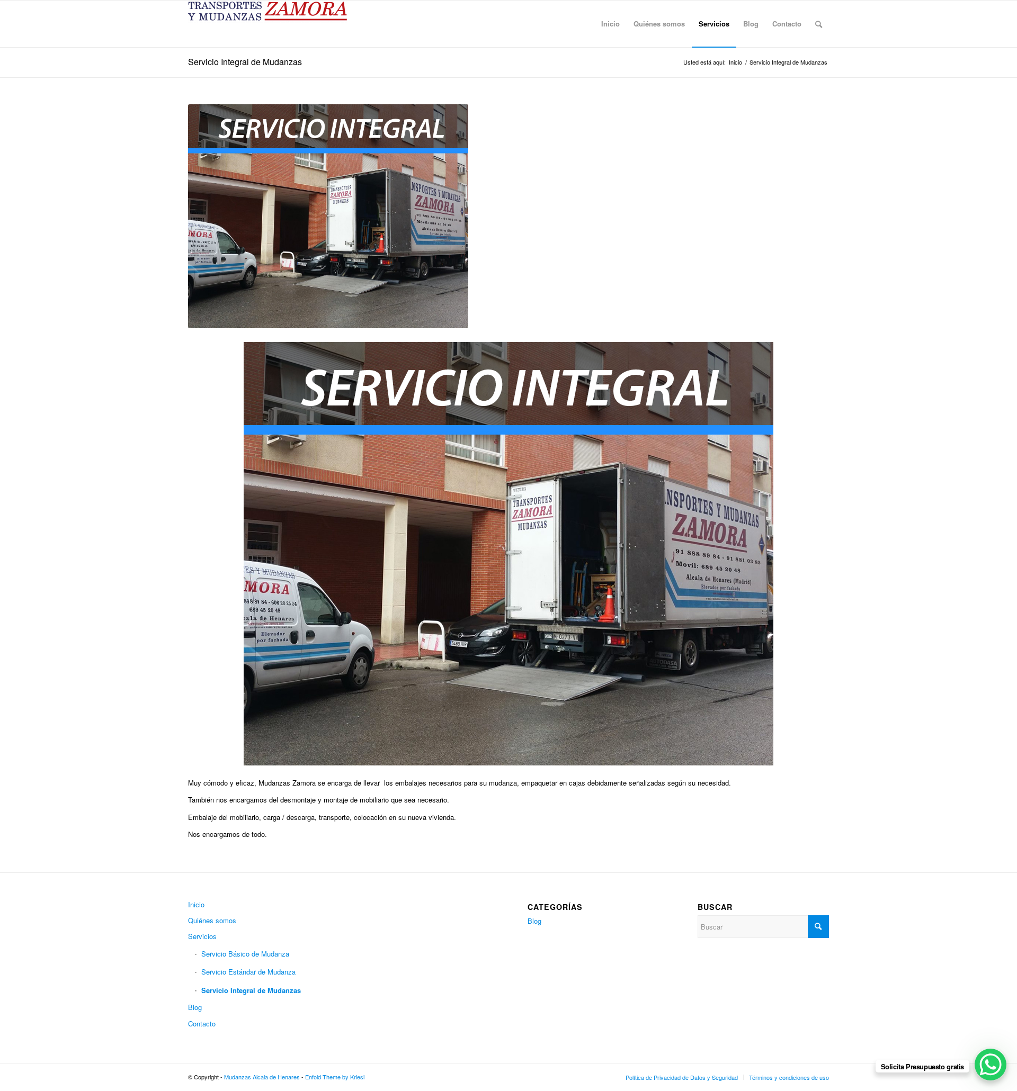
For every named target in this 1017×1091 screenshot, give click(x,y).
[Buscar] (818, 24)
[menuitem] (610, 24)
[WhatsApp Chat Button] (990, 1064)
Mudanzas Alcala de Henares (262, 1076)
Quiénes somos (212, 920)
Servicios (202, 936)
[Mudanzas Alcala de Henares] (267, 24)
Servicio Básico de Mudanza (245, 954)
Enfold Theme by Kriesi (334, 1076)
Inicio (196, 904)
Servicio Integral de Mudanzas (245, 62)
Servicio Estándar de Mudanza (248, 972)
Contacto (202, 1023)
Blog (195, 1007)
